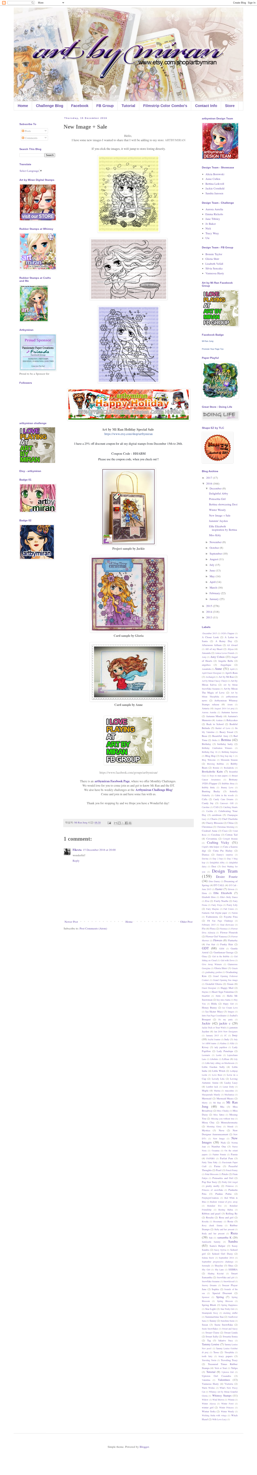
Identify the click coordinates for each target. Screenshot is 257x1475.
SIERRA (233, 1269)
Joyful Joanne (214, 1039)
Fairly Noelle (221, 901)
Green (230, 984)
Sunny (213, 1320)
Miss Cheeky (223, 1110)
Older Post (186, 921)
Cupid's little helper (210, 846)
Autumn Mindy (214, 716)
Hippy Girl (228, 1003)
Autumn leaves (229, 712)
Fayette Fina (231, 916)
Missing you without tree (222, 1118)
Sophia (215, 1289)
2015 (209, 606)
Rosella (205, 1221)
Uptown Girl (228, 1371)
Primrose (230, 1185)
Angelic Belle (225, 661)
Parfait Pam (226, 1158)
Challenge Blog (49, 106)
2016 (209, 483)
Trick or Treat (220, 1367)
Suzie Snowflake (223, 1324)
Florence (223, 928)
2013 (209, 617)
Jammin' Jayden (218, 521)
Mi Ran (217, 1102)
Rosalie (210, 1217)
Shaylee (219, 1265)
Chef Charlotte (230, 819)
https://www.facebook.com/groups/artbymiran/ (129, 772)
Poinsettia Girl (217, 499)
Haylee (205, 991)
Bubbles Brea (228, 783)
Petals (225, 1174)
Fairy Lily (232, 905)
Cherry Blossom (214, 823)
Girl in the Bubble (221, 956)
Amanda (206, 653)
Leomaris (206, 1055)
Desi (213, 866)
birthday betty (225, 744)
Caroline (205, 807)
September (216, 553)
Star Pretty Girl (227, 1308)
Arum (230, 704)
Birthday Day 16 (209, 751)
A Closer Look (210, 637)
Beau (204, 736)
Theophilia (229, 1352)
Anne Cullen (212, 179)
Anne (218, 668)
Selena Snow (208, 1257)
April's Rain (231, 673)
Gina (204, 956)
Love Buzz (217, 1074)
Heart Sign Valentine (223, 991)
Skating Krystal (216, 1273)
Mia (222, 1106)
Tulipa (234, 1368)
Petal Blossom (211, 1174)
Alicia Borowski (214, 174)
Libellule (214, 1058)
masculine (229, 1090)
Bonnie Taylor (213, 254)
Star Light (210, 1309)
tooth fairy (207, 1356)
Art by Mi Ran (226, 676)
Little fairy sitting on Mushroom (219, 1062)
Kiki (232, 1043)
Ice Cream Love (230, 1007)
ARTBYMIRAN (175, 140)
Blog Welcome (209, 759)
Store (230, 106)
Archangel (210, 676)
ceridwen (216, 815)
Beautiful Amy (220, 736)
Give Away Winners (212, 964)
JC (225, 1035)
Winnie (231, 1399)
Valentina (206, 1379)
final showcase (227, 924)
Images (231, 1011)
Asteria (205, 708)
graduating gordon (213, 972)
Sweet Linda (231, 1332)
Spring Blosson (225, 1300)
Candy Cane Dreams (223, 799)
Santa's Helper (218, 1245)
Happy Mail (227, 988)
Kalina (223, 1043)
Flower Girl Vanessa (216, 936)
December (216, 488)
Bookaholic (229, 767)
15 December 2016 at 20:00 (99, 850)
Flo (203, 928)
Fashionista (212, 916)
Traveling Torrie (209, 1360)
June (213, 570)
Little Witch (218, 1071)
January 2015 (212, 1035)
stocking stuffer (230, 1312)
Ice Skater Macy (214, 1011)
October (215, 547)
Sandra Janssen (214, 193)
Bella (214, 740)
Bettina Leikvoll (214, 183)
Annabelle (206, 668)
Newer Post (71, 921)
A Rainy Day (223, 641)
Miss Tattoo (218, 1114)
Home (23, 106)
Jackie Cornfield (214, 188)
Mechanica (229, 1094)
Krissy (205, 1047)
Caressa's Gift (226, 803)
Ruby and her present (224, 1229)
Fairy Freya (216, 904)
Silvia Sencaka (214, 268)
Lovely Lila (218, 1078)
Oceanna (215, 1150)
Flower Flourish (229, 932)
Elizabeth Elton (209, 896)
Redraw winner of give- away (224, 1201)
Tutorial (128, 106)
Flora (212, 928)
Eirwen (231, 889)
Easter (219, 889)
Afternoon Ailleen (212, 645)
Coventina (211, 838)
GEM (221, 948)
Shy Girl (206, 1269)
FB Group (105, 106)
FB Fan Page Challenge (220, 920)
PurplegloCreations (210, 1197)
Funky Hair (226, 944)
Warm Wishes (208, 1387)
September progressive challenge (217, 1261)
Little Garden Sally (213, 1067)
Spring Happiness (229, 1304)
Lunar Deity (228, 1086)
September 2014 (226, 1257)
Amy (204, 656)
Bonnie (216, 767)
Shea (230, 1265)
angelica (206, 664)
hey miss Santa (223, 999)
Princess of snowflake (212, 1189)
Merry (205, 1102)
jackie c (224, 1023)
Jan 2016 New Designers (226, 1031)
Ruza (234, 1233)
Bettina (226, 739)
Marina (217, 1090)
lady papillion (220, 1047)
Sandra (233, 1241)
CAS (216, 807)
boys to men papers (219, 775)
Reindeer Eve (214, 1205)
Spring (220, 1297)
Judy (226, 1039)
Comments (30, 138)
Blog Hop (210, 755)
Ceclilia (209, 810)
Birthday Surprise (230, 751)
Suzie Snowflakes (210, 1328)
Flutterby (233, 940)
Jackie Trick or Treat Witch (214, 1027)
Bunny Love (227, 787)
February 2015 (209, 924)
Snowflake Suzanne (211, 1281)
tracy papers (226, 1356)
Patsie (217, 1166)
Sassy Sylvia (220, 1249)
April (213, 582)
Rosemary (217, 1221)
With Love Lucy (219, 1419)
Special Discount (222, 1293)
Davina (205, 858)
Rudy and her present (213, 1233)
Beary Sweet (226, 732)
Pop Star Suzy (209, 1182)
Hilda (214, 1003)
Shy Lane (219, 1269)
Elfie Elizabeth (223, 893)
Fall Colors (229, 908)
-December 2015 (209, 633)
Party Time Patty (209, 1162)
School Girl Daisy (222, 1253)
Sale (211, 1237)
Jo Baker (210, 223)
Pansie (234, 1154)
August (214, 559)
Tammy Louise (210, 1344)
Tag (209, 1340)
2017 (209, 477)
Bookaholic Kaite (212, 771)
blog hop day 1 (227, 755)
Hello (218, 995)
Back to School (215, 724)
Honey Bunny (209, 1007)
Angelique (225, 664)
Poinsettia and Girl (222, 1178)
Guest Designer (209, 987)
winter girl (208, 1407)
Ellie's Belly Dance (229, 896)
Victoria (228, 1383)
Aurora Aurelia (214, 209)
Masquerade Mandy (211, 1094)
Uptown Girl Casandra (216, 1376)
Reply (76, 860)
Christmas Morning (225, 826)
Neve (221, 1130)
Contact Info (206, 106)
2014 (209, 612)
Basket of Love (222, 728)
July (212, 565)
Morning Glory (214, 1126)
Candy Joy (208, 803)
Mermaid (206, 1098)
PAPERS (210, 1158)
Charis (214, 819)
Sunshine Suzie (227, 1320)
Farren (235, 912)
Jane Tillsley (212, 219)
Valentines (224, 1380)
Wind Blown (218, 1399)
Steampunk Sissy (210, 1312)
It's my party (225, 1019)
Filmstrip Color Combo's (165, 106)
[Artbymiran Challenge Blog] (37, 462)
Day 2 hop (218, 858)
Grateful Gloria (213, 984)
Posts (27, 131)
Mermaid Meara (225, 1098)
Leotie (218, 1055)
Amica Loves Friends (224, 652)
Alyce (230, 649)
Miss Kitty (215, 535)
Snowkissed (229, 1281)
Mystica (206, 1130)
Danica (205, 854)
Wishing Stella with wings (214, 1415)
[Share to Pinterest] (130, 823)
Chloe (230, 823)
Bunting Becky (211, 791)
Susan (205, 1324)
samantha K (224, 1237)
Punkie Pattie (223, 1193)
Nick (208, 228)
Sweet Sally (212, 1336)
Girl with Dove (227, 960)
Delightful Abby (218, 493)
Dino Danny (214, 881)
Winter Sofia (209, 1411)
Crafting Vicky (218, 842)
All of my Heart (214, 649)
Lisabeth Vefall (214, 263)
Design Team (225, 871)
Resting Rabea (225, 1209)
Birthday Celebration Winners (217, 747)
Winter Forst (227, 1403)
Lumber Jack (212, 1086)
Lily (236, 1058)
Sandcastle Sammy (211, 1241)
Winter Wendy (217, 510)
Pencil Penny (232, 1170)
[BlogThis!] (119, 823)
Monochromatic (229, 1122)
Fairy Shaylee (212, 908)
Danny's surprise (225, 854)
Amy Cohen (217, 657)
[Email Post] (109, 822)
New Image (219, 1138)
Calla (204, 799)
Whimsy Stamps (222, 1395)
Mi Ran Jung (207, 341)
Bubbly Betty (208, 787)
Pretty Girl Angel (230, 1181)
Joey (235, 1035)
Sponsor (205, 1297)
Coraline (215, 834)
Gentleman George (224, 952)
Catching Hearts (230, 807)
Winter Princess (226, 1407)
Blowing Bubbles (215, 763)
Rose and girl (226, 1217)
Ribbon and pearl (211, 1213)
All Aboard (232, 645)
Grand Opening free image (225, 979)
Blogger (144, 1447)
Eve (207, 901)
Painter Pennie (219, 1154)
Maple (205, 1090)
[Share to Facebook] (126, 823)
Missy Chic (208, 1122)
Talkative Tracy (225, 1340)
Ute (207, 238)
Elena (204, 893)
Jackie (206, 1023)
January (215, 599)
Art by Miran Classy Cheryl (214, 680)
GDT (205, 948)
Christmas (207, 826)
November (216, 542)
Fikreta (77, 850)
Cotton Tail (231, 834)
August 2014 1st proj (224, 708)
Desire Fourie (227, 876)
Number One (218, 1146)
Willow (205, 1399)
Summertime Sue (214, 1316)
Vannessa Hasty (214, 273)
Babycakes (232, 720)
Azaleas (219, 720)
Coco (225, 830)
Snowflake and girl (225, 1277)
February (215, 593)
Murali (230, 1126)
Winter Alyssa (209, 1403)
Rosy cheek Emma (212, 1225)
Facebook (79, 106)
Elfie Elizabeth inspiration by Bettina (223, 527)
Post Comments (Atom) (93, 928)
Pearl (218, 1170)
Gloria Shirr (212, 259)
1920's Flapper (227, 633)
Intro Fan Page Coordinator (214, 1015)
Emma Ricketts (214, 214)
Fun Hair (210, 944)
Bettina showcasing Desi (223, 504)
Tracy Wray (212, 233)
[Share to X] (123, 823)
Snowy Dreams (209, 1285)
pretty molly (213, 1186)
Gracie (235, 968)
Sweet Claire (212, 1332)
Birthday (206, 744)
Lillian (225, 1059)
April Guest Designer (211, 672)
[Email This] (116, 823)
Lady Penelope (225, 1051)
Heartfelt (206, 995)
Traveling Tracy (229, 1360)
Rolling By (232, 1213)
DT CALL (219, 885)
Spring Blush (209, 1305)
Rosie (230, 1221)
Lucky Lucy (231, 1082)
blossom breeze (229, 759)
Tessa (216, 1352)
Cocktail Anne (209, 830)
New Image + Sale (219, 515)
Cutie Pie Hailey (223, 850)
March (214, 587)
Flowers (217, 940)
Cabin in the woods (224, 795)
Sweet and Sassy (230, 1328)
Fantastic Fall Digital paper (214, 912)
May (213, 576)
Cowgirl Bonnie (230, 838)
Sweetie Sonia (230, 1336)
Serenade (206, 1265)
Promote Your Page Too (213, 349)
